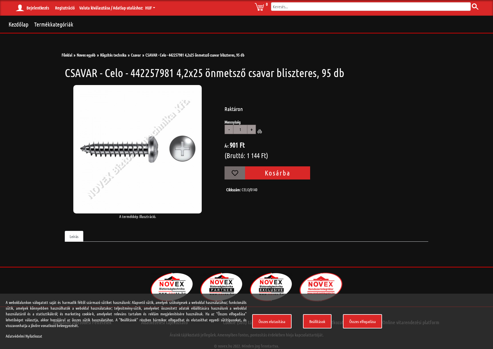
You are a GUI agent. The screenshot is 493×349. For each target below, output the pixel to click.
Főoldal (67, 54)
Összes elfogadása (362, 321)
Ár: (227, 145)
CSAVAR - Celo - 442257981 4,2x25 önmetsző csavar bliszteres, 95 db (195, 54)
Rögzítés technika (113, 54)
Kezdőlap (19, 24)
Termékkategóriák (53, 24)
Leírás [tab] (74, 236)
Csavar (136, 54)
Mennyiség (233, 121)
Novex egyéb (86, 54)
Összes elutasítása (271, 321)
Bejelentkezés (38, 7)
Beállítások (317, 321)
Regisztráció (65, 7)
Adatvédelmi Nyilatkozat (24, 335)
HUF (148, 7)
